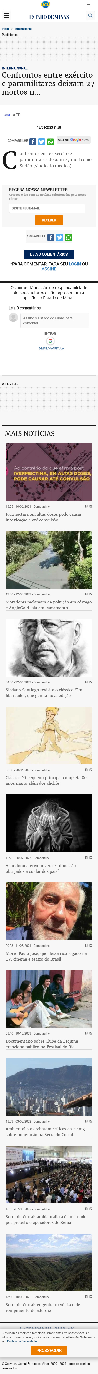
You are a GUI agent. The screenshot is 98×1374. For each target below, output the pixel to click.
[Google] (50, 341)
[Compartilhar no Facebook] (33, 142)
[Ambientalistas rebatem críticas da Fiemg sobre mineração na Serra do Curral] (49, 1087)
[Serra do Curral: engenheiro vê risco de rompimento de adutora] (49, 1262)
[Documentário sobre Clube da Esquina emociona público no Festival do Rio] (49, 999)
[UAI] (45, 4)
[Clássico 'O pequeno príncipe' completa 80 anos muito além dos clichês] (49, 735)
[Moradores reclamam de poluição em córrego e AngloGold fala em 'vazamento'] (49, 560)
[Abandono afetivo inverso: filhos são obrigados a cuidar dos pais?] (49, 823)
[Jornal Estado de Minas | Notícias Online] (49, 17)
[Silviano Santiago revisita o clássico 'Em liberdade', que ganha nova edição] (49, 648)
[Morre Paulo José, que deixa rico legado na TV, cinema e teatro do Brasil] (49, 911)
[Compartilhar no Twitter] (41, 142)
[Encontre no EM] (90, 15)
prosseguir (49, 1350)
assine (49, 269)
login (75, 264)
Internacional (23, 29)
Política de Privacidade (22, 1341)
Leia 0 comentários (49, 254)
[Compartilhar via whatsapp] (50, 142)
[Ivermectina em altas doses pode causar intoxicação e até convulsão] (49, 472)
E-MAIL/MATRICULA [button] (51, 348)
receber (49, 220)
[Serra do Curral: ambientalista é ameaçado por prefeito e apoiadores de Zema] (49, 1174)
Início (5, 29)
